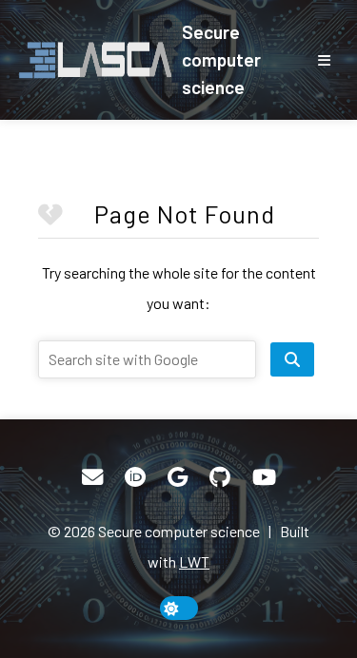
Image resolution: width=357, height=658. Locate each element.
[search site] (292, 359)
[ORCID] (135, 477)
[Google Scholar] (177, 477)
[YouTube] (264, 477)
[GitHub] (220, 477)
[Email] (92, 477)
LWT (194, 561)
